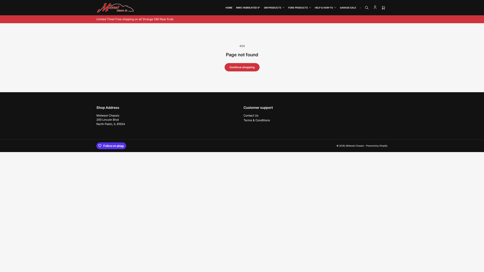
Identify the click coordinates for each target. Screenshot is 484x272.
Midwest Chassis (355, 145)
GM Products (272, 7)
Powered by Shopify (377, 145)
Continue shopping (242, 67)
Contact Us (251, 115)
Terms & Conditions (257, 120)
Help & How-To (324, 7)
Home (229, 7)
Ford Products (298, 7)
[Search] (367, 8)
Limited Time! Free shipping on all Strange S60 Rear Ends (135, 19)
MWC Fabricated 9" (248, 7)
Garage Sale (348, 7)
